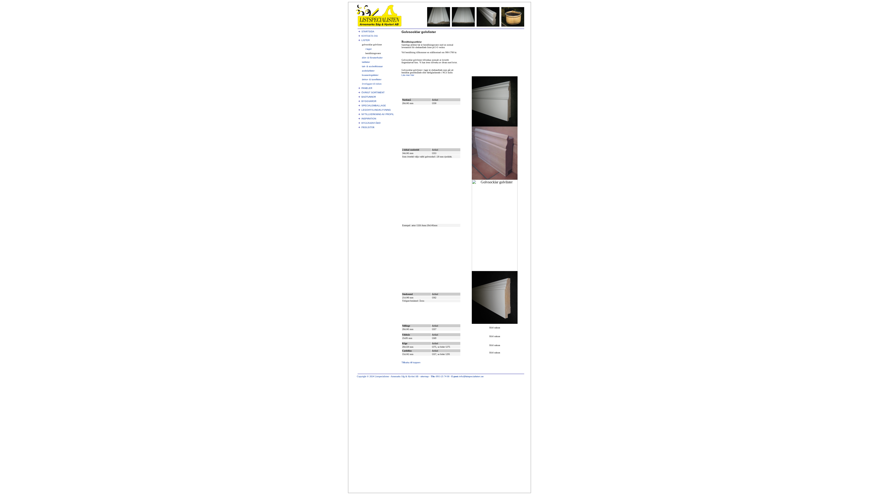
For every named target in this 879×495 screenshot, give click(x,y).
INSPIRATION (368, 118)
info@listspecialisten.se (471, 376)
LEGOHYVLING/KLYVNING (376, 110)
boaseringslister (370, 75)
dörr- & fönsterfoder (372, 57)
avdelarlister (368, 70)
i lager (368, 49)
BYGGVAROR (368, 101)
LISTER (365, 40)
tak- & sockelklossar (372, 66)
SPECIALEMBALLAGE (373, 105)
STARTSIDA (367, 31)
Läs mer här (408, 75)
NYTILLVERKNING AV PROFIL (377, 114)
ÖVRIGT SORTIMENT (373, 92)
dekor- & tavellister (371, 79)
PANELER (366, 88)
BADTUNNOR (368, 97)
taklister (366, 62)
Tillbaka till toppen (411, 362)
